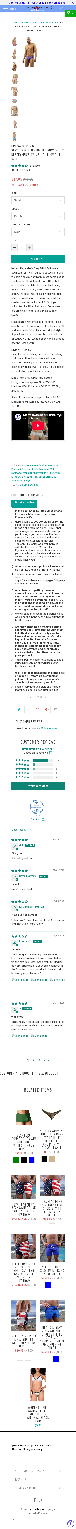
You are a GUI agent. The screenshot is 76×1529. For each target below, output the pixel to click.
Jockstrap (37, 1449)
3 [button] (39, 1060)
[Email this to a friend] (56, 709)
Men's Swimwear (19, 476)
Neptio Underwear (22, 1445)
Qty (13, 240)
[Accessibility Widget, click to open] (70, 1523)
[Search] (62, 8)
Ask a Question (26, 502)
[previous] (23, 52)
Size (13, 193)
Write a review (48, 728)
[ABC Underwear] (38, 8)
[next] (61, 52)
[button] (19, 165)
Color (15, 209)
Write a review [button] (38, 786)
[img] (19, 840)
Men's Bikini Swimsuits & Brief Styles (41, 472)
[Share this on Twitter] (19, 709)
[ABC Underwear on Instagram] (41, 1500)
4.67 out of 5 (46, 749)
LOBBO (36, 1445)
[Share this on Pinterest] (37, 709)
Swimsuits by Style (21, 480)
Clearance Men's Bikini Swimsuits (41, 465)
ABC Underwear (37, 1509)
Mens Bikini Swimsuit (28, 484)
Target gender (20, 224)
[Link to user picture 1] (19, 986)
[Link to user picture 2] (39, 986)
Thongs (28, 1449)
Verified (35, 819)
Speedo (33, 476)
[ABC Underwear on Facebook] (34, 1500)
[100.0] (37, 807)
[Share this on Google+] (47, 709)
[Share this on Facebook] (28, 709)
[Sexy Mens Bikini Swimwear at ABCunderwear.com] (11, 442)
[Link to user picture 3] (58, 986)
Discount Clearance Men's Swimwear (30, 469)
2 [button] (33, 1060)
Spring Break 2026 (48, 476)
